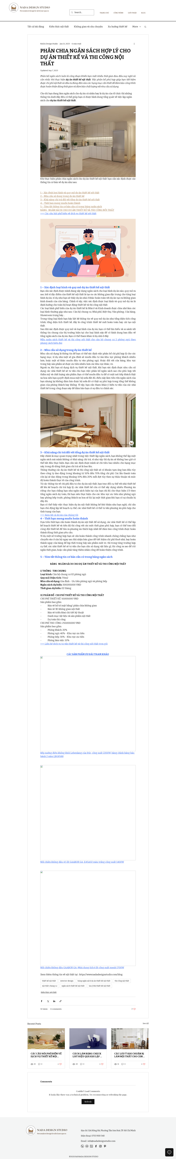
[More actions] (134, 43)
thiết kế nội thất (49, 981)
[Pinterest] (105, 1146)
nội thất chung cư (49, 986)
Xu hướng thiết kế (117, 26)
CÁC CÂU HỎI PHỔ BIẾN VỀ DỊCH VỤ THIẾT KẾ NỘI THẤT (46, 1055)
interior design (66, 981)
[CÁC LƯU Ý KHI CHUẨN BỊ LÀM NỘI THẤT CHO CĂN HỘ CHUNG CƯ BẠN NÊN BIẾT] (129, 1038)
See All (146, 1023)
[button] (145, 27)
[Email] (87, 1146)
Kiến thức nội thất (59, 26)
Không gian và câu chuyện (88, 26)
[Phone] (82, 1146)
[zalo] (91, 1146)
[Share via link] (60, 1001)
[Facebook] (96, 1146)
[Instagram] (100, 1146)
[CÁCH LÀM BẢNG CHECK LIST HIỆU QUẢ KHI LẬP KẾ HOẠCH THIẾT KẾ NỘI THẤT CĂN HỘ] (88, 1038)
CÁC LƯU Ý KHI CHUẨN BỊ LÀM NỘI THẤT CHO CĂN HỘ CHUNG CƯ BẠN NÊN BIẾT (129, 1055)
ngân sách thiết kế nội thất (73, 986)
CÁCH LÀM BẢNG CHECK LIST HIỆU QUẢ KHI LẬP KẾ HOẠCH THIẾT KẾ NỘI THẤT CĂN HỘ (88, 1055)
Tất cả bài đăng (35, 26)
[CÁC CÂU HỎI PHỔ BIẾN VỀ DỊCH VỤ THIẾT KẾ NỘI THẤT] (46, 1038)
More (135, 26)
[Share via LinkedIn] (54, 1001)
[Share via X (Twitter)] (48, 1001)
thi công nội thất (122, 981)
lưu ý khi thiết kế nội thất (99, 986)
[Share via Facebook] (41, 1001)
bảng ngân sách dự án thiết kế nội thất (94, 981)
